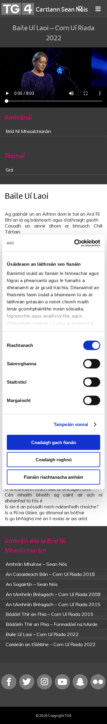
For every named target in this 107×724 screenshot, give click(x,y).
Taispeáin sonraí (71, 424)
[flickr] (98, 688)
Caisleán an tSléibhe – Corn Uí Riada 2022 (51, 644)
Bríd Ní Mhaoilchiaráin (28, 131)
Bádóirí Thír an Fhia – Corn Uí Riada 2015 (49, 614)
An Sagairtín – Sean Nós (32, 584)
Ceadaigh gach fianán (53, 442)
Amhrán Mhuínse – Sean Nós (36, 564)
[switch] (91, 363)
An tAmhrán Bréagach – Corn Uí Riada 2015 (53, 604)
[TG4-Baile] (18, 9)
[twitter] (27, 688)
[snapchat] (81, 688)
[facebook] (9, 688)
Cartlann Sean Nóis (62, 9)
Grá (9, 170)
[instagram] (45, 688)
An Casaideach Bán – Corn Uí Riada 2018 (50, 574)
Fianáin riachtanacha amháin (53, 476)
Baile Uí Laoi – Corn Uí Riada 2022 (42, 634)
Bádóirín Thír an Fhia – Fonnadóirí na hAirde (51, 624)
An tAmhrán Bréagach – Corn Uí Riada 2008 (53, 594)
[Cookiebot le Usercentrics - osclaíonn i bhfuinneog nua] (75, 243)
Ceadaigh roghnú (54, 459)
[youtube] (63, 688)
